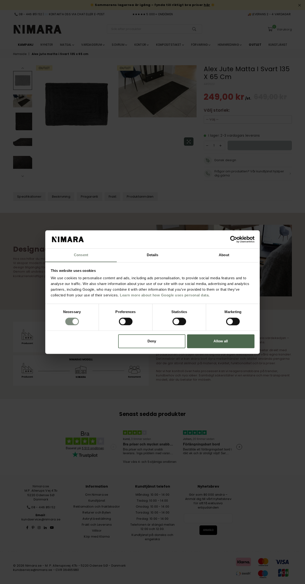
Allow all (221, 341)
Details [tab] (152, 255)
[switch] (125, 321)
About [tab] (224, 255)
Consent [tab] (81, 255)
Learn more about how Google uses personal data (164, 295)
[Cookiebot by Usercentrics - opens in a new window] (233, 239)
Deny (151, 341)
